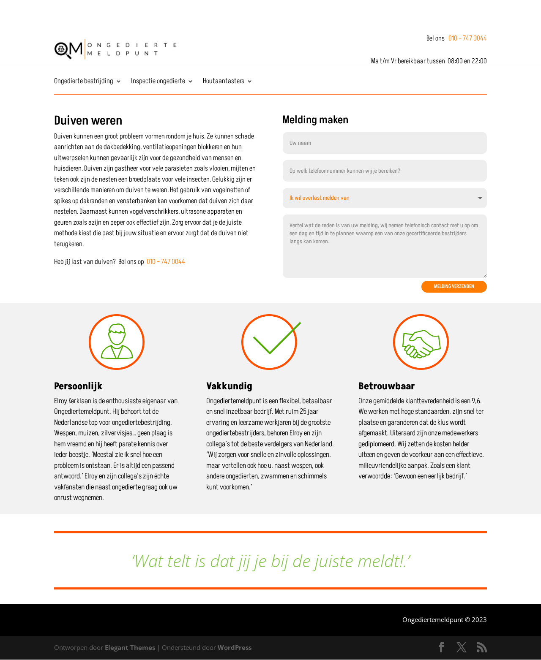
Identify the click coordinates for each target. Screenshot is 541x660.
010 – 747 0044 (467, 38)
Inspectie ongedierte (158, 82)
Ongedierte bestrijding (83, 82)
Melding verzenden (454, 286)
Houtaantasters (223, 82)
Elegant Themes (130, 647)
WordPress (234, 647)
